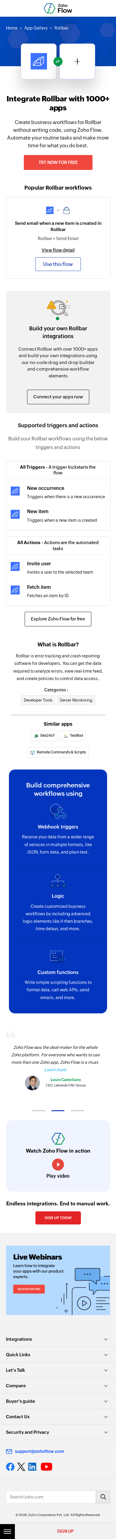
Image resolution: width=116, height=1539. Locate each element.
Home (12, 28)
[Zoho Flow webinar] (58, 1280)
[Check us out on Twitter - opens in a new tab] (21, 1466)
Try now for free (58, 162)
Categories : (56, 690)
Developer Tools (38, 700)
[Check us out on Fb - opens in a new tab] (10, 1467)
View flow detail (58, 250)
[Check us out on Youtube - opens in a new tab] (46, 1467)
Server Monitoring (76, 700)
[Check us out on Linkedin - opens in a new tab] (33, 1467)
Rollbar (61, 28)
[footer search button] (103, 1497)
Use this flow (58, 264)
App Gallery (36, 28)
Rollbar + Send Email (58, 238)
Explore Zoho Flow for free (58, 618)
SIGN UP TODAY (58, 1218)
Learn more (55, 1069)
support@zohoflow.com (39, 1451)
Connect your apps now (58, 396)
